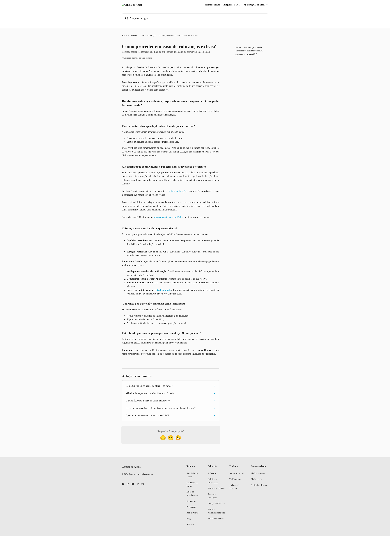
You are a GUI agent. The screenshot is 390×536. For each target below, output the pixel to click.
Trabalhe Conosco (215, 518)
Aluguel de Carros (231, 5)
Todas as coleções (129, 35)
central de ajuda (162, 290)
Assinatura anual (236, 473)
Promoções (191, 507)
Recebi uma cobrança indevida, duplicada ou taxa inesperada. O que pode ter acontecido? (249, 50)
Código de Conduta (216, 503)
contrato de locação (177, 191)
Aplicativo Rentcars (259, 485)
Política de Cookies (216, 488)
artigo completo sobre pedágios (168, 217)
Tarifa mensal (235, 479)
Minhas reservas (212, 5)
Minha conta (256, 479)
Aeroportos (191, 501)
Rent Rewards (192, 513)
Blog (188, 518)
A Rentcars (212, 473)
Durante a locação (148, 35)
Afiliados (190, 524)
